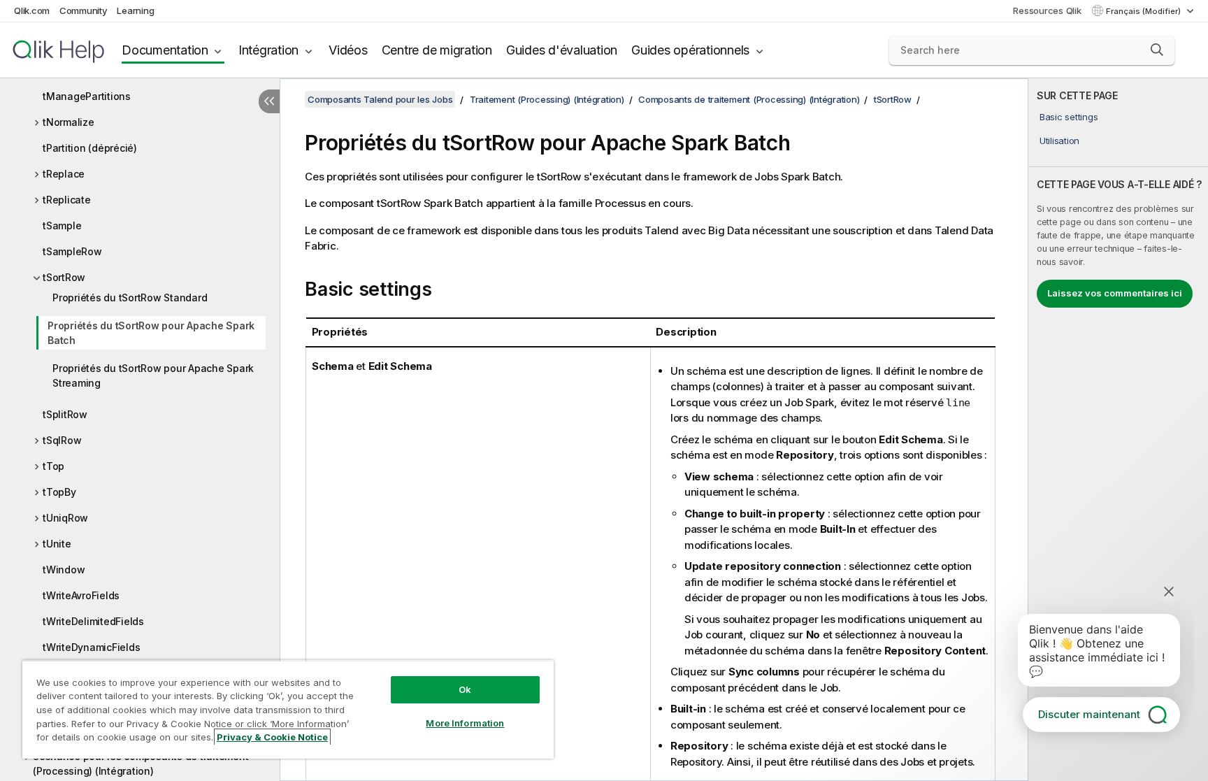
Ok (465, 689)
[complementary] (1118, 429)
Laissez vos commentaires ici (1114, 293)
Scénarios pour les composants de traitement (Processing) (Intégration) (140, 763)
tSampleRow (72, 251)
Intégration (268, 50)
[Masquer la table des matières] (269, 101)
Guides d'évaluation (561, 50)
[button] (1156, 50)
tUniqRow (65, 518)
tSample (62, 225)
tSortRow (64, 277)
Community (83, 10)
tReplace (64, 174)
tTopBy (59, 492)
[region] (288, 709)
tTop (53, 466)
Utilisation (1059, 140)
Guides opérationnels (690, 50)
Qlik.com (32, 10)
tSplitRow (65, 414)
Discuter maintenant (1089, 714)
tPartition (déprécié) (90, 148)
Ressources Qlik (1047, 10)
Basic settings (1069, 116)
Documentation (165, 50)
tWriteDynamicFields (91, 647)
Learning (135, 10)
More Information (465, 723)
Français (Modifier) (1144, 11)
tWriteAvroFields (81, 595)
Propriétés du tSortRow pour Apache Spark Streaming (153, 375)
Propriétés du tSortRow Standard (129, 297)
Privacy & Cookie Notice (272, 737)
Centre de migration (437, 50)
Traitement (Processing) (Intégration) (547, 99)
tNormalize (68, 122)
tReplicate (67, 200)
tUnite (57, 544)
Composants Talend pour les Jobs (380, 99)
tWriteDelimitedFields (93, 621)
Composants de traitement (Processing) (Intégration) (748, 99)
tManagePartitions (87, 96)
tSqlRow (62, 440)
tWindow (64, 569)
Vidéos (348, 50)
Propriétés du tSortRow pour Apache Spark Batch (151, 333)
